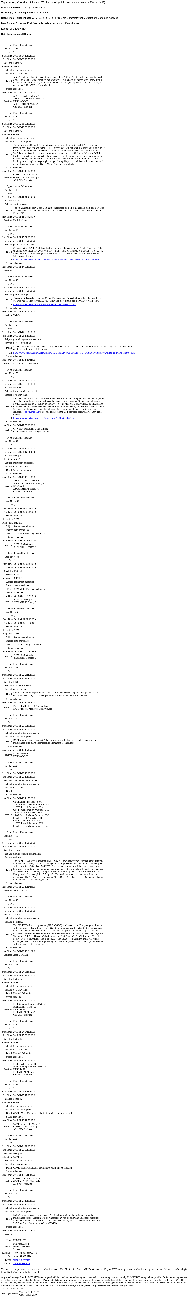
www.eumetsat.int (21, 1263)
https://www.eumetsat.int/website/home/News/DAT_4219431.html (44, 304)
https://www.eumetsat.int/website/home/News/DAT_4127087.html (44, 418)
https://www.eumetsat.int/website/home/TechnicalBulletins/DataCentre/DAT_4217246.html (56, 259)
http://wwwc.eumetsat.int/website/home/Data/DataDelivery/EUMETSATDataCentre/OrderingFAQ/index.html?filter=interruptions (74, 352)
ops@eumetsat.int (31, 411)
